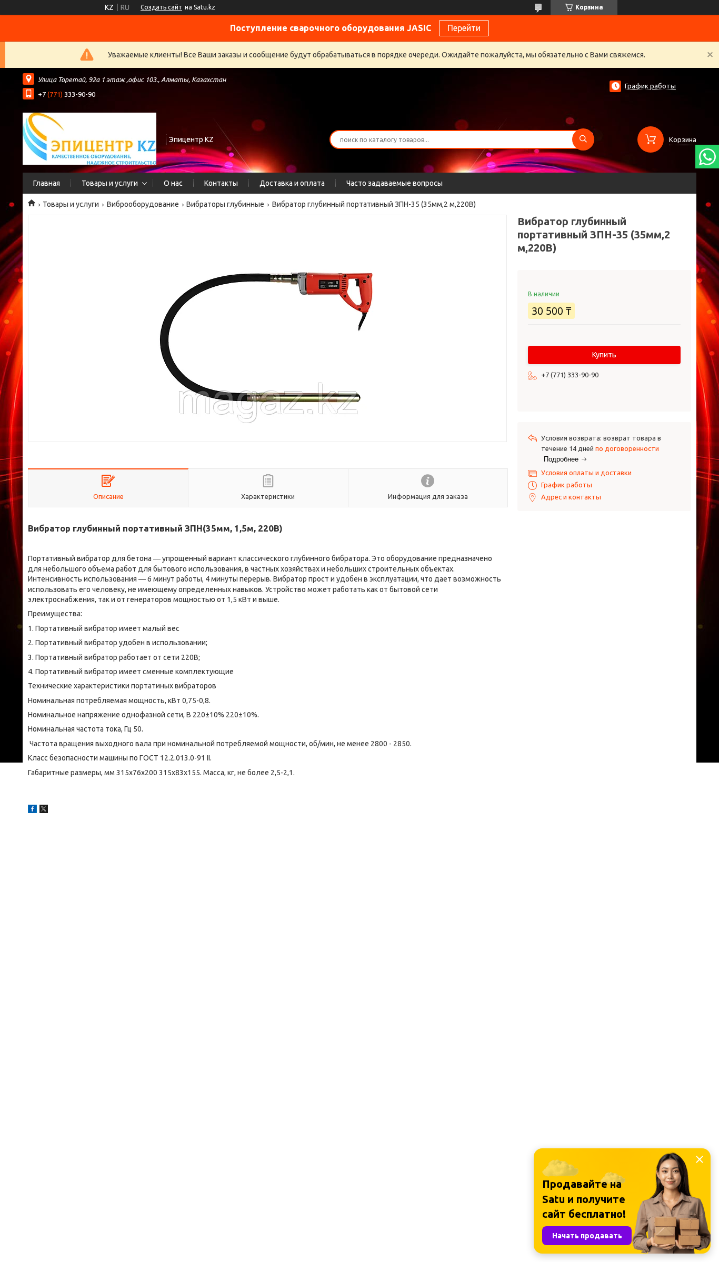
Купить (604, 354)
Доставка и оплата (292, 183)
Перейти (464, 28)
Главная (46, 183)
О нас (173, 183)
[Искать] (583, 139)
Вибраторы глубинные (225, 204)
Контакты (221, 183)
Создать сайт (161, 7)
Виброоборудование (143, 204)
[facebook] (32, 810)
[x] (43, 810)
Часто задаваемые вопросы (394, 183)
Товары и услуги (110, 183)
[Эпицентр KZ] (89, 138)
